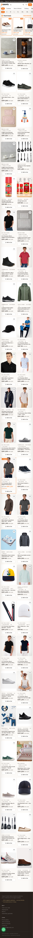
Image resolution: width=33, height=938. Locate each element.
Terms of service (6, 921)
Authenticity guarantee (7, 913)
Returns (3, 911)
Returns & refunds (6, 923)
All (3, 8)
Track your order (6, 907)
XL (18, 11)
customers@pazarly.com (8, 927)
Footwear (9, 8)
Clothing (26, 8)
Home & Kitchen (17, 8)
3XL (27, 11)
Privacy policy (5, 919)
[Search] (10, 4)
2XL (22, 11)
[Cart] (30, 4)
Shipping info (5, 909)
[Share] (23, 4)
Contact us (4, 925)
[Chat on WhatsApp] (4, 930)
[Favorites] (26, 4)
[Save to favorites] (14, 40)
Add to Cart (9, 68)
